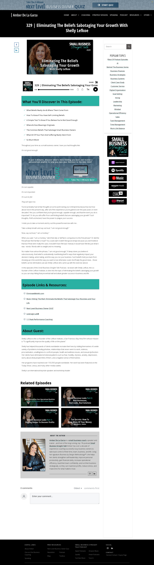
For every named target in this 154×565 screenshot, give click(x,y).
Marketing (117, 105)
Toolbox (62, 556)
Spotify (77, 554)
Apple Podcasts (80, 551)
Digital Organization (118, 90)
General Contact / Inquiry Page (116, 555)
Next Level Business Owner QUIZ (40, 308)
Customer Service (117, 86)
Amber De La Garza (57, 440)
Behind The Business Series (118, 67)
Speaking (28, 558)
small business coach (77, 440)
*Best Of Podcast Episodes (117, 59)
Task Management (117, 121)
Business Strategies (117, 75)
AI (117, 63)
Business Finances (117, 71)
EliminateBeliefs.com (35, 293)
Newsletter (51, 552)
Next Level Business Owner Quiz (58, 549)
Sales (118, 117)
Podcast (62, 552)
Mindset (117, 109)
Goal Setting (117, 94)
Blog (48, 556)
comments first (91, 488)
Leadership (117, 101)
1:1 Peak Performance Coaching (40, 319)
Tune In (91, 558)
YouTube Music (80, 558)
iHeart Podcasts (94, 554)
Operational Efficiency (117, 113)
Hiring (117, 98)
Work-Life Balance (117, 128)
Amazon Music (94, 551)
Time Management (117, 124)
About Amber (29, 549)
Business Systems (118, 79)
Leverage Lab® (33, 314)
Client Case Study (117, 82)
